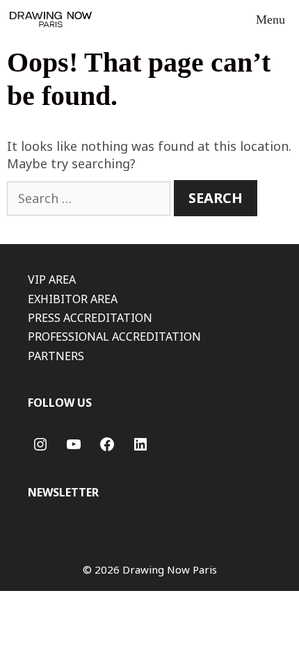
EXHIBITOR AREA (73, 299)
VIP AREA (52, 279)
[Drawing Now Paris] (51, 19)
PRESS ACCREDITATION (90, 317)
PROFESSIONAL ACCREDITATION (114, 336)
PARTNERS (56, 356)
